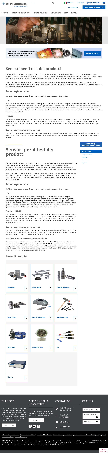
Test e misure (85, 160)
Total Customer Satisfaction (94, 7)
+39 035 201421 (73, 7)
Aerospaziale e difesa (87, 154)
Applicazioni (56, 13)
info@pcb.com (64, 422)
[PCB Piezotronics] (15, 5)
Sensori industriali (41, 13)
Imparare (74, 13)
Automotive (85, 157)
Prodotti (5, 13)
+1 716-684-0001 (65, 417)
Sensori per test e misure (21, 13)
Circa (66, 13)
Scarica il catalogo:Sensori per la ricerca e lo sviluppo (91, 144)
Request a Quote (94, 3)
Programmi (84, 162)
